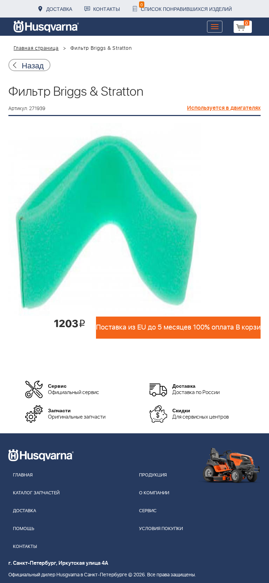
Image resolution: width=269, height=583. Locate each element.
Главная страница (36, 48)
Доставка (59, 8)
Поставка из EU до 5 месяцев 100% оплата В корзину (178, 327)
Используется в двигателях (224, 108)
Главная (23, 475)
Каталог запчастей (36, 493)
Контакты (106, 8)
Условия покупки (161, 529)
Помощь (23, 529)
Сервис (148, 511)
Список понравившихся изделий (186, 6)
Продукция (153, 475)
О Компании (154, 493)
